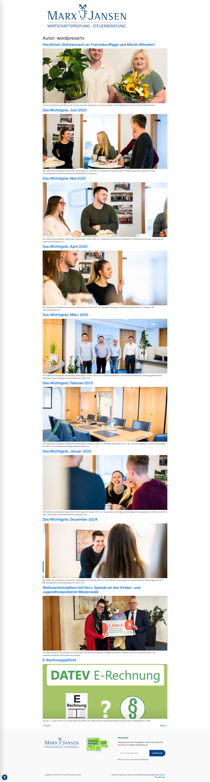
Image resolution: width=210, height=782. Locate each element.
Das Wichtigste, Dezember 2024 (70, 519)
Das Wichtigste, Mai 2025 (64, 178)
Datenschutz (133, 775)
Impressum (123, 775)
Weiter (163, 725)
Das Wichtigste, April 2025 (65, 246)
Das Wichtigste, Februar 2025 (68, 383)
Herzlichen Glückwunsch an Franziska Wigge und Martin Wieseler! (99, 44)
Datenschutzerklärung (141, 759)
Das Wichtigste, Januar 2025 (67, 451)
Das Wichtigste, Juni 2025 (65, 110)
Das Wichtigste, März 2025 (65, 315)
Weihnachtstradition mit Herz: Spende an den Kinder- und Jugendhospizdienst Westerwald (91, 589)
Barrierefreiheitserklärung (148, 775)
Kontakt (114, 775)
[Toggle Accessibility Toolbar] (5, 777)
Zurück (47, 725)
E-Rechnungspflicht (59, 660)
